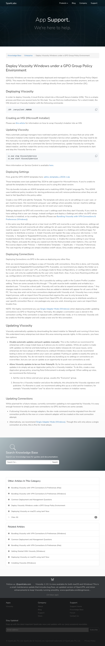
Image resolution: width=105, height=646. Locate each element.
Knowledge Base (14, 55)
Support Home (76, 606)
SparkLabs (11, 3)
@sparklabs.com (24, 584)
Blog (74, 3)
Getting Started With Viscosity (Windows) (27, 551)
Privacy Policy (90, 641)
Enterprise (28, 55)
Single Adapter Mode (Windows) (55, 308)
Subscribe (94, 630)
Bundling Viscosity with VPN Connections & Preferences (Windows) (38, 494)
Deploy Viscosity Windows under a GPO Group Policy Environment (37, 505)
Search (55, 462)
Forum (72, 613)
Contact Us (74, 616)
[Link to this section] (35, 91)
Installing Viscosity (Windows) (23, 563)
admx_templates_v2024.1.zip (57, 177)
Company (83, 3)
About (40, 606)
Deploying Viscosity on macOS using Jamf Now (29, 511)
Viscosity (9, 606)
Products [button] (62, 3)
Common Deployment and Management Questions (31, 499)
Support (94, 3)
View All (53, 517)
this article (20, 123)
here (51, 165)
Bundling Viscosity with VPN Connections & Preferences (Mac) (35, 488)
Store (40, 616)
